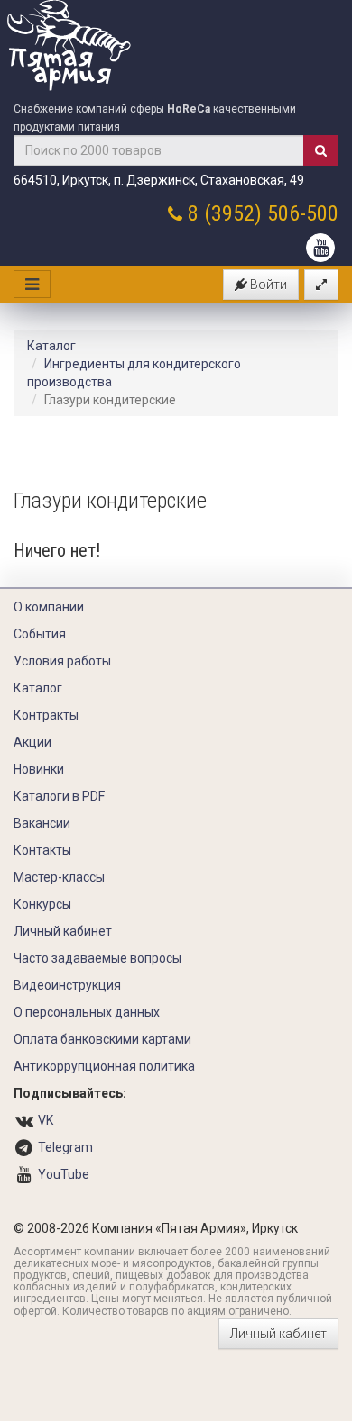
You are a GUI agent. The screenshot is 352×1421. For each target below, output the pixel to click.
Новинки (39, 769)
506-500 (302, 213)
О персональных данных (87, 1012)
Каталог (51, 346)
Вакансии (42, 823)
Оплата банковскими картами (102, 1039)
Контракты (46, 715)
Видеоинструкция (67, 985)
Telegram (65, 1147)
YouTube (63, 1174)
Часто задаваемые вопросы (97, 958)
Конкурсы (42, 904)
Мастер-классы (59, 877)
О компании (49, 607)
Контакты (42, 850)
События (40, 634)
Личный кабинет (63, 931)
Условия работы (62, 661)
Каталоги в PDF (59, 796)
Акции (32, 742)
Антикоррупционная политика (104, 1066)
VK (45, 1120)
